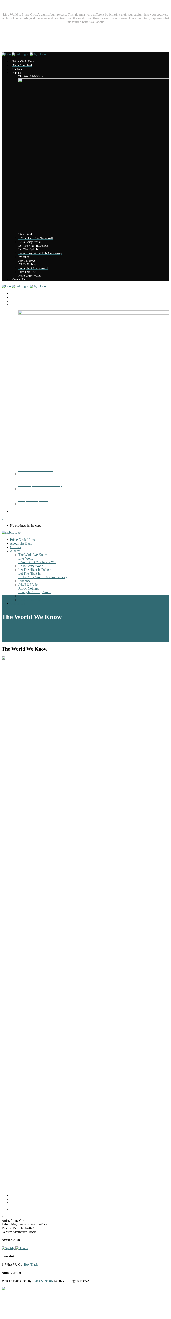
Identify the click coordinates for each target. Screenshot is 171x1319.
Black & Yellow (42, 1281)
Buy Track (31, 1264)
